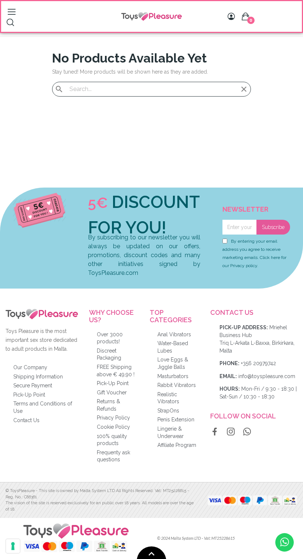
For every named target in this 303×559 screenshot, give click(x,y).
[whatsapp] (247, 432)
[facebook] (214, 432)
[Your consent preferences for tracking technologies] (13, 546)
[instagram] (231, 432)
